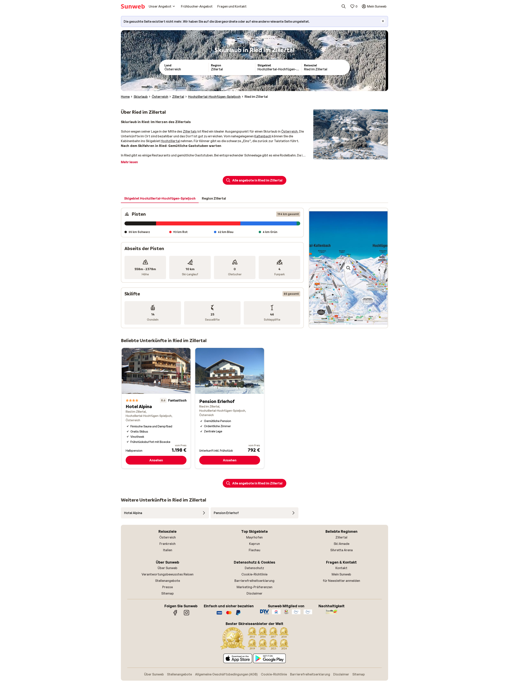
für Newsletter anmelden (341, 581)
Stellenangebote (167, 581)
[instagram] (186, 615)
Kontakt (341, 568)
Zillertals (190, 131)
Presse (167, 587)
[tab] (160, 198)
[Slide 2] (348, 324)
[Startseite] (133, 6)
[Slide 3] (351, 324)
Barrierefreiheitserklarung (254, 581)
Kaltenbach (262, 136)
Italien (167, 550)
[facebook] (175, 615)
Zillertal (341, 537)
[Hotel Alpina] (156, 408)
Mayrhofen (254, 537)
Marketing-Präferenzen (254, 587)
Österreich (167, 537)
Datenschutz (254, 568)
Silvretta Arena (341, 550)
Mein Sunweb (341, 574)
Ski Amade (341, 544)
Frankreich (167, 544)
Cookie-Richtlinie (254, 574)
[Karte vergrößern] (348, 268)
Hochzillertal (170, 141)
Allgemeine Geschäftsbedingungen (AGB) (226, 674)
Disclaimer (254, 593)
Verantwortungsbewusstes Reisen (167, 574)
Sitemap (167, 593)
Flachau (254, 550)
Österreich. (289, 131)
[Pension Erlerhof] (229, 408)
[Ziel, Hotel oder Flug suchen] (344, 6)
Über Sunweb (167, 568)
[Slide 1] (345, 324)
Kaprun (254, 544)
